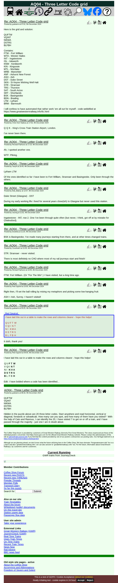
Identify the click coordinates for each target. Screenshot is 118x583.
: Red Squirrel (11, 313)
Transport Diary (12, 485)
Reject (90, 580)
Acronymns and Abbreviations (19, 567)
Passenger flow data (14, 515)
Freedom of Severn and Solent (19, 570)
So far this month (12, 488)
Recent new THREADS (15, 477)
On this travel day (13, 510)
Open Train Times (13, 539)
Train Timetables (12, 502)
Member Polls (11, 483)
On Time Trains (11, 541)
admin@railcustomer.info (18, 437)
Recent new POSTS (14, 475)
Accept (81, 580)
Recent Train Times (14, 544)
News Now (9, 547)
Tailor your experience (15, 523)
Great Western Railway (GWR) (19, 531)
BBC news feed (12, 552)
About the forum (12, 504)
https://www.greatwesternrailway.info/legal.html (21, 439)
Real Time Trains (12, 536)
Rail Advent (9, 549)
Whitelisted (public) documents (19, 507)
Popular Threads (12, 480)
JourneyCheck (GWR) (15, 533)
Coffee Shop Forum (14, 472)
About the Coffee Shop (15, 565)
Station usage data (13, 512)
